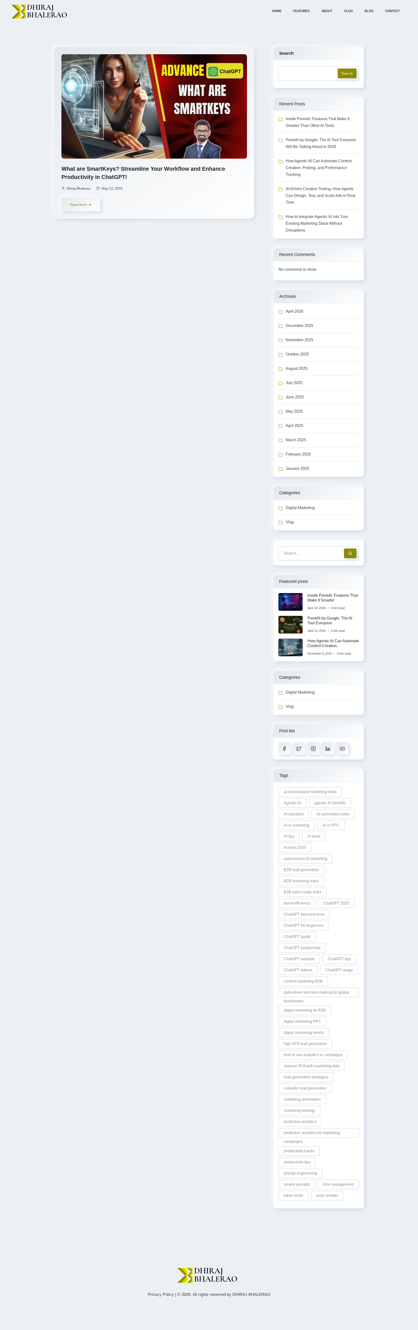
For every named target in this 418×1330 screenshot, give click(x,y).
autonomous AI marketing (305, 859)
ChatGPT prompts (299, 959)
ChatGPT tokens (298, 970)
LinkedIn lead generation (305, 1088)
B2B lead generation (301, 870)
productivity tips (297, 1162)
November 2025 (299, 340)
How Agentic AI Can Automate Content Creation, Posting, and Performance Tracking (319, 168)
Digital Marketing (300, 508)
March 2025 (296, 440)
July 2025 (294, 383)
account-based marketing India (310, 792)
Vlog (348, 11)
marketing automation (302, 1099)
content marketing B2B (303, 981)
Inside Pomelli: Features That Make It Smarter (332, 597)
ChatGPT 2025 (336, 903)
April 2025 (294, 426)
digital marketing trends (304, 1032)
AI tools (313, 836)
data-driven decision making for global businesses (316, 993)
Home (277, 11)
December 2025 (299, 326)
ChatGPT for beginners (303, 925)
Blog (369, 11)
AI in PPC (330, 825)
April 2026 (294, 311)
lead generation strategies (306, 1077)
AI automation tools (333, 814)
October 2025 (297, 354)
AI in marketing (296, 825)
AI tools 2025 (295, 847)
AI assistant (294, 814)
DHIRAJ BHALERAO (251, 1294)
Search (286, 53)
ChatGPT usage (339, 970)
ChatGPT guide (297, 937)
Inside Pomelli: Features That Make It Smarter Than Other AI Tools (317, 122)
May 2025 (294, 411)
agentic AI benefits (330, 803)
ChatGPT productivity (302, 948)
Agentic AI (292, 803)
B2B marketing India (301, 881)
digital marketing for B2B (305, 1010)
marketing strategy (299, 1110)
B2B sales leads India (302, 892)
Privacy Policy (161, 1294)
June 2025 (295, 397)
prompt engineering (300, 1173)
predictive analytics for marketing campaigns (312, 1134)
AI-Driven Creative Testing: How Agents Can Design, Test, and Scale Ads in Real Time (320, 195)
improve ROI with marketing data (312, 1066)
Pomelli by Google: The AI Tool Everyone (329, 620)
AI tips (289, 836)
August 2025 (296, 368)
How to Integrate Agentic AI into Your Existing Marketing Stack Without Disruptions (317, 223)
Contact (392, 11)
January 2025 (297, 468)
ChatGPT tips (339, 959)
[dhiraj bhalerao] (41, 11)
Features (301, 11)
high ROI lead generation (305, 1044)
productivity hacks (299, 1151)
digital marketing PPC (302, 1021)
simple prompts (297, 1184)
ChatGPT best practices (304, 914)
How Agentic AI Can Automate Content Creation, (333, 643)
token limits (293, 1195)
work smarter (327, 1195)
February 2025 (298, 454)
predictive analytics (300, 1122)
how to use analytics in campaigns (313, 1055)
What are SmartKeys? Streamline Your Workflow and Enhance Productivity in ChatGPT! (143, 173)
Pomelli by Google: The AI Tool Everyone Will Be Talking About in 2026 (321, 143)
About (326, 11)
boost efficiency (297, 903)
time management (338, 1184)
